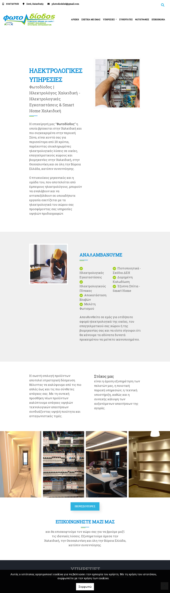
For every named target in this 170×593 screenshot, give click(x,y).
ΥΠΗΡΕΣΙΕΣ (109, 19)
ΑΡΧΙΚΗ (75, 19)
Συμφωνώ (85, 586)
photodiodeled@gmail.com (65, 3)
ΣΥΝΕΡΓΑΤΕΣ (126, 19)
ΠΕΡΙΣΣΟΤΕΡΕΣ (85, 506)
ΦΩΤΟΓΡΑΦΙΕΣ (142, 19)
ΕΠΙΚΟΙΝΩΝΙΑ (158, 19)
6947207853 (12, 3)
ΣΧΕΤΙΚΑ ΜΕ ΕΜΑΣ (90, 19)
